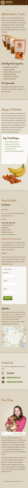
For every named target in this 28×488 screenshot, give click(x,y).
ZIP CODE (5, 289)
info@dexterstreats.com (13, 378)
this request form (18, 245)
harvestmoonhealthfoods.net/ (9, 234)
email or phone (12, 314)
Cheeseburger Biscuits (10, 149)
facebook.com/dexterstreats (15, 382)
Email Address (6, 272)
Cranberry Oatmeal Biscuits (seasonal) (14, 151)
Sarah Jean (21, 481)
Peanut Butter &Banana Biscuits (13, 146)
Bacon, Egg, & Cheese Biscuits (12, 144)
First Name (5, 280)
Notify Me (8, 298)
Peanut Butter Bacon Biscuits (12, 142)
